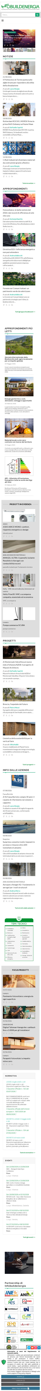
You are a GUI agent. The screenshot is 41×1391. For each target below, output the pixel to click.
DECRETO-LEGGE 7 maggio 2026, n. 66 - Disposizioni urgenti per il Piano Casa (17, 1126)
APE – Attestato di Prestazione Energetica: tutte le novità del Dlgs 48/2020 (18, 480)
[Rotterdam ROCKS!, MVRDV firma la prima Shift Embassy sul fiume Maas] (19, 109)
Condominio (10, 945)
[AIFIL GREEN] (26, 1340)
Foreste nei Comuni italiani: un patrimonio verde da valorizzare (16, 289)
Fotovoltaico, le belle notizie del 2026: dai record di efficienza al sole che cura (18, 213)
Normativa (25, 943)
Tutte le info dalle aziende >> (25, 908)
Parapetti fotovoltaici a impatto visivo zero (16, 1059)
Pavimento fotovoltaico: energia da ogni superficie (18, 997)
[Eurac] (26, 1332)
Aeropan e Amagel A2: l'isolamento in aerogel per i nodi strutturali (19, 886)
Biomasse (9, 933)
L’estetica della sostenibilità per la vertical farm (17, 739)
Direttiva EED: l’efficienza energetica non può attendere (19, 250)
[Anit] (26, 1294)
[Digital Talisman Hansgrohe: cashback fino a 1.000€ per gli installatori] (19, 1012)
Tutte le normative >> (27, 1152)
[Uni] (26, 1309)
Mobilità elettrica (26, 941)
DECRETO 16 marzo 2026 (15, 1138)
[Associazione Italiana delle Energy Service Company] (26, 1324)
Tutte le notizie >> (28, 183)
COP (8, 950)
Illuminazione (25, 933)
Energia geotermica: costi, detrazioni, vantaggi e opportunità (18, 400)
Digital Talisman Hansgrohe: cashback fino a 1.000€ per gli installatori (19, 1028)
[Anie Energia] (26, 1317)
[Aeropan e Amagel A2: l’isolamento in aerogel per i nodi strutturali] (19, 869)
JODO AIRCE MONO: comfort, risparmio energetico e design (16, 528)
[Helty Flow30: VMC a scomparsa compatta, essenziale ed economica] (19, 580)
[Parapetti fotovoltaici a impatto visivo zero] (19, 1043)
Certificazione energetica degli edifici (11, 937)
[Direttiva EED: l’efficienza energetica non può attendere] (19, 239)
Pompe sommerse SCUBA (14, 625)
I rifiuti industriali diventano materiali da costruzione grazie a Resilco (19, 161)
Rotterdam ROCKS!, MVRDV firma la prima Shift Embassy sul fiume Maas (18, 122)
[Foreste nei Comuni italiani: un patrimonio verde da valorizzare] (19, 278)
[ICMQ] (26, 1301)
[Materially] (11, 1309)
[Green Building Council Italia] (11, 1347)
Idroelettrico (25, 930)
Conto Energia (11, 948)
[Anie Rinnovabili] (11, 1294)
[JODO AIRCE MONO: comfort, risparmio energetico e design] (19, 515)
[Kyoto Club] (11, 1317)
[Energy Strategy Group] (11, 1301)
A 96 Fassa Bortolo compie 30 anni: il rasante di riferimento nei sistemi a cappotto (19, 800)
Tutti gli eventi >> (29, 1237)
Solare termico (26, 948)
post (6, 33)
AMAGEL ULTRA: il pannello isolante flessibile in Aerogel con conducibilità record (19, 561)
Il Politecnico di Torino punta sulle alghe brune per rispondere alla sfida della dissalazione (18, 83)
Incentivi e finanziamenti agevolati (25, 937)
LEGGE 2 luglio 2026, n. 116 (15, 1082)
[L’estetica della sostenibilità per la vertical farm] (19, 728)
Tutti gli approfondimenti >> (25, 312)
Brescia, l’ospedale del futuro (15, 704)
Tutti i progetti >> (29, 764)
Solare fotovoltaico (27, 946)
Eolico (23, 928)
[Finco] (11, 1340)
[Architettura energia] (11, 1324)
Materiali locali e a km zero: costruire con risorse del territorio (18, 441)
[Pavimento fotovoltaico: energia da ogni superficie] (19, 981)
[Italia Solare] (11, 1332)
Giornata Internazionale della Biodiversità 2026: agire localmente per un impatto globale (19, 359)
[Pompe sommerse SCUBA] (19, 613)
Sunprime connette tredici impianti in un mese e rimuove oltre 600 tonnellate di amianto (19, 845)
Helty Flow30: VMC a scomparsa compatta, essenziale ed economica (18, 595)
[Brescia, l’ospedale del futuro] (19, 694)
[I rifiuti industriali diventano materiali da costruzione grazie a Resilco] (19, 148)
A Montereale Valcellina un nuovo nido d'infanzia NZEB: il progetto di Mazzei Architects (18, 665)
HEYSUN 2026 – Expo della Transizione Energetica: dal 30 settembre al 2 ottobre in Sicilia (18, 1199)
